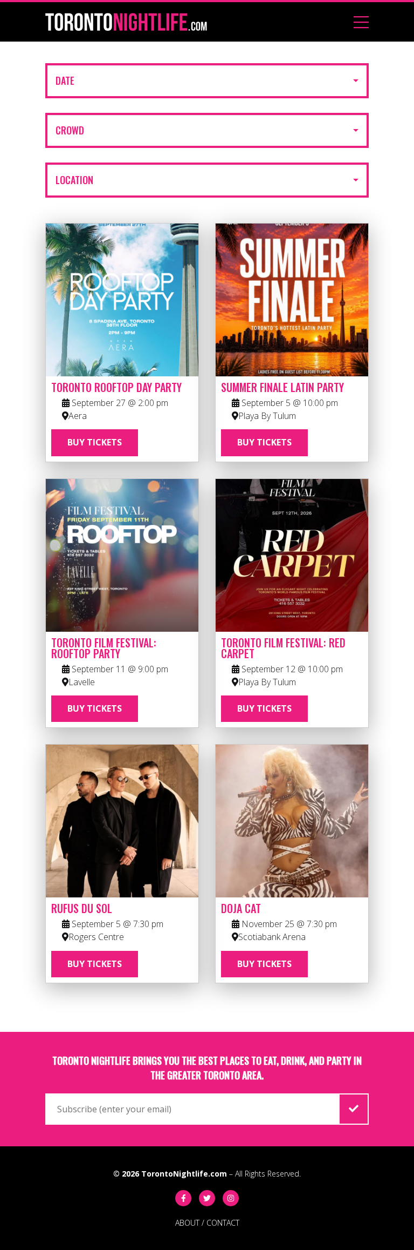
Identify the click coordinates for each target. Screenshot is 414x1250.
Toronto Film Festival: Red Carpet (283, 647)
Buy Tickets (94, 442)
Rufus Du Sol (81, 908)
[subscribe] (354, 1109)
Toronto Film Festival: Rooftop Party (103, 647)
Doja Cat (241, 908)
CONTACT (222, 1223)
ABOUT (187, 1223)
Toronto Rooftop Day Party (116, 387)
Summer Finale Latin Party (282, 387)
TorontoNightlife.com (184, 1173)
